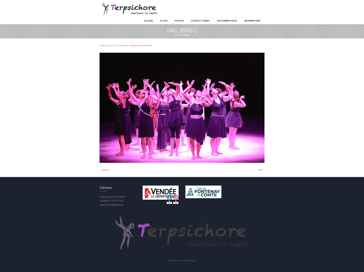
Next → (261, 170)
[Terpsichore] (129, 8)
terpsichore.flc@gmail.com (112, 205)
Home (176, 35)
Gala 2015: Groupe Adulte (141, 45)
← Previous (104, 170)
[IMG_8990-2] (182, 108)
